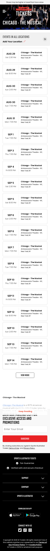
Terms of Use (14, 448)
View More (25, 375)
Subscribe (25, 438)
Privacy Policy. (29, 448)
